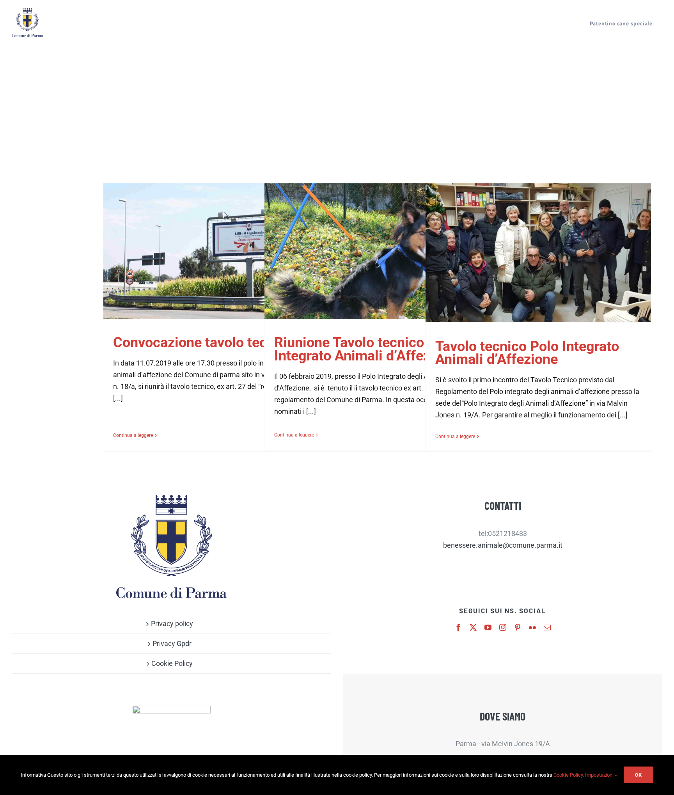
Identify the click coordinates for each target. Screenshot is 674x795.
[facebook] (458, 627)
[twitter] (473, 627)
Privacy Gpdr (172, 643)
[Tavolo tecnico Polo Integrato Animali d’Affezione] (538, 252)
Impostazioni (600, 775)
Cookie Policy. (568, 775)
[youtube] (487, 627)
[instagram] (502, 627)
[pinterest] (517, 627)
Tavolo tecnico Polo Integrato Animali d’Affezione (527, 353)
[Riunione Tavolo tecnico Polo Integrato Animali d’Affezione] (377, 251)
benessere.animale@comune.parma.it (502, 545)
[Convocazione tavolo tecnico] (216, 251)
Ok (638, 775)
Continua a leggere (133, 435)
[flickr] (532, 627)
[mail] (547, 627)
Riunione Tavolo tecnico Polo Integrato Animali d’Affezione (365, 349)
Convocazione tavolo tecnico (203, 342)
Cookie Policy (172, 663)
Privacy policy (172, 623)
